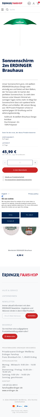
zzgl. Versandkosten (20, 412)
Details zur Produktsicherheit (14, 177)
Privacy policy (33, 194)
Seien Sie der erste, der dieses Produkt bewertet (19, 132)
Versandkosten (20, 155)
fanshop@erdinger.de (12, 388)
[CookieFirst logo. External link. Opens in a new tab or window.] (2, 196)
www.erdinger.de (10, 390)
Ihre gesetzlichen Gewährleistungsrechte (18, 180)
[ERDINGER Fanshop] (12, 4)
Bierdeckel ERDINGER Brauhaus (20, 250)
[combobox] (22, 9)
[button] (6, 193)
